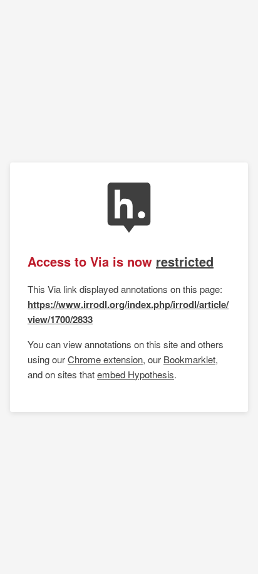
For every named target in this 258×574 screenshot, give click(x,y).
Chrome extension (105, 359)
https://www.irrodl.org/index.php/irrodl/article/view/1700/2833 (128, 311)
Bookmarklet (189, 359)
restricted (185, 261)
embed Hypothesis (135, 374)
